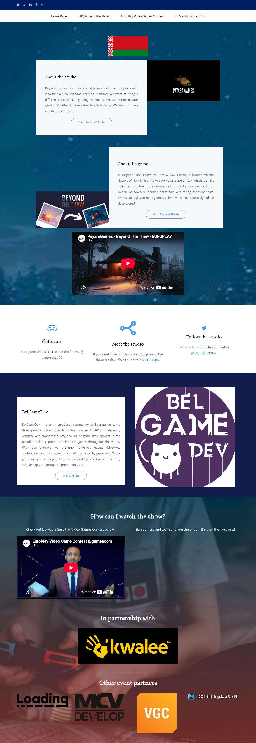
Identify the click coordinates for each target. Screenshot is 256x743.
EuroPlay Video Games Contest (142, 16)
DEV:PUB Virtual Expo (190, 16)
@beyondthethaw (204, 353)
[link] (128, 39)
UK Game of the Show (94, 16)
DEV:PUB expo (149, 360)
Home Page (59, 16)
